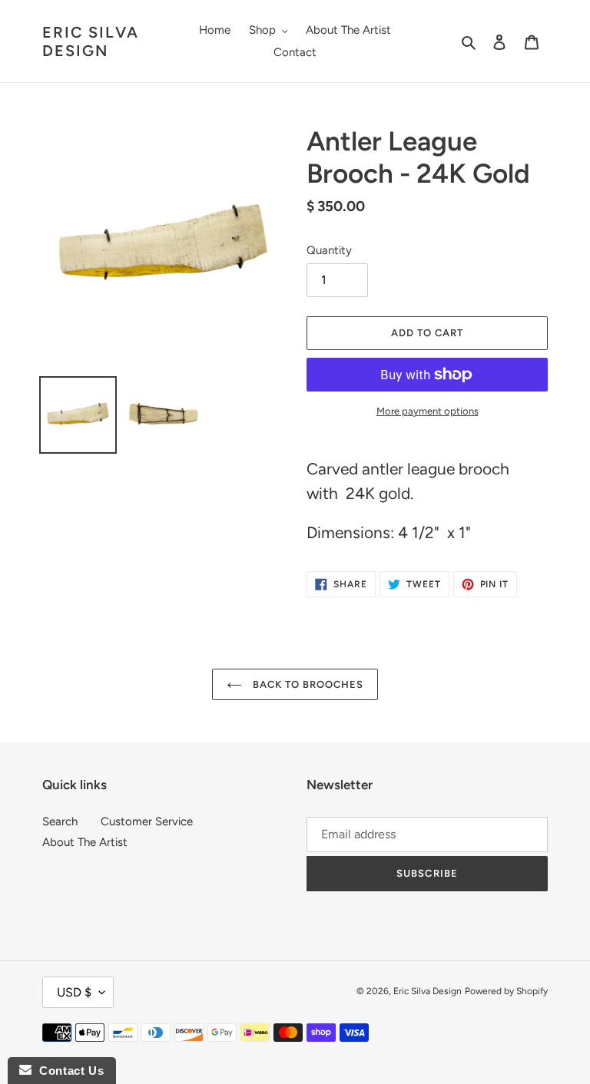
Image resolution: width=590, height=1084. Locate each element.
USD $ (74, 992)
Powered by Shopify (506, 991)
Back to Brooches (307, 684)
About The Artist (85, 842)
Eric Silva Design (90, 41)
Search (60, 821)
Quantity (329, 250)
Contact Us (67, 1070)
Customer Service (147, 821)
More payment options (427, 411)
